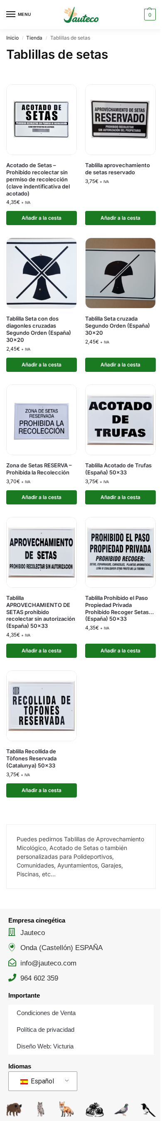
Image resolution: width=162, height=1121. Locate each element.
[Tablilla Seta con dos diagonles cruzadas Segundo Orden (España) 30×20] (41, 273)
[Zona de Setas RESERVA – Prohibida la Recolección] (41, 419)
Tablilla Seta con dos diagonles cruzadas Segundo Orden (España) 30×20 (38, 329)
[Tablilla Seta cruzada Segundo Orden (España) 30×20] (120, 273)
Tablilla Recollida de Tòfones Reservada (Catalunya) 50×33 (31, 758)
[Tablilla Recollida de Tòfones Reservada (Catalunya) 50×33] (41, 705)
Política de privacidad (45, 1029)
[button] (149, 14)
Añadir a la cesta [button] (120, 218)
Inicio (12, 38)
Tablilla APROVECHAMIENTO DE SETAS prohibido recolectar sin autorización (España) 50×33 (40, 611)
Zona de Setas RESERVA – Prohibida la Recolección (39, 469)
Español (41, 1081)
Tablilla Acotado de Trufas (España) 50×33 (118, 469)
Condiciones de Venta (46, 1012)
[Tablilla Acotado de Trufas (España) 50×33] (120, 419)
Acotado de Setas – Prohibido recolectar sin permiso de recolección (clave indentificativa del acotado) (38, 179)
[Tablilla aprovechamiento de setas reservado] (120, 119)
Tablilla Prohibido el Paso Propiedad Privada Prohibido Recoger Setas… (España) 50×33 (119, 608)
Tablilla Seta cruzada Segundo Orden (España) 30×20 (117, 325)
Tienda (34, 38)
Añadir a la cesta (41, 218)
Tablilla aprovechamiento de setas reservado (117, 169)
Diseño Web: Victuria (45, 1046)
